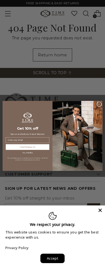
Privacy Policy (17, 247)
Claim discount (27, 147)
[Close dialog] (99, 104)
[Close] (100, 210)
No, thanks (27, 153)
